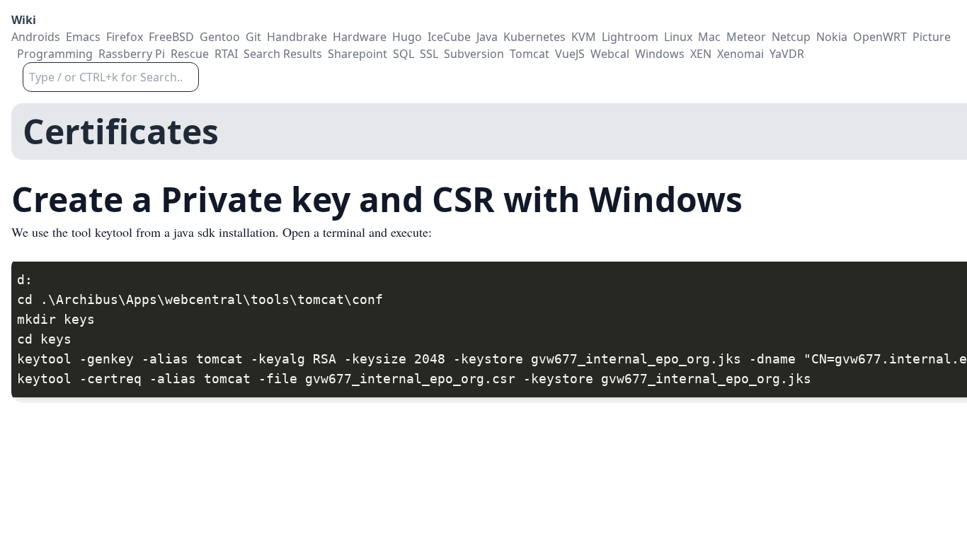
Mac (709, 37)
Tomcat (529, 54)
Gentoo (220, 37)
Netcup (791, 37)
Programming (55, 54)
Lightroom (630, 37)
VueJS (570, 54)
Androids (35, 37)
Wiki (23, 20)
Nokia (831, 37)
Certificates (121, 131)
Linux (678, 37)
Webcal (609, 54)
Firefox (124, 37)
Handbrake (297, 37)
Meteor (746, 37)
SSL (429, 54)
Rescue (190, 54)
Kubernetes (534, 37)
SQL (403, 54)
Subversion (474, 54)
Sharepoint (357, 54)
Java (487, 37)
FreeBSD (171, 37)
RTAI (226, 54)
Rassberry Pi (131, 54)
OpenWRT (880, 37)
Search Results (283, 54)
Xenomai (740, 54)
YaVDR (786, 54)
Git (253, 37)
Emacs (83, 37)
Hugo (407, 37)
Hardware (360, 37)
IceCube (449, 37)
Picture (931, 37)
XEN (700, 54)
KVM (583, 37)
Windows (660, 54)
